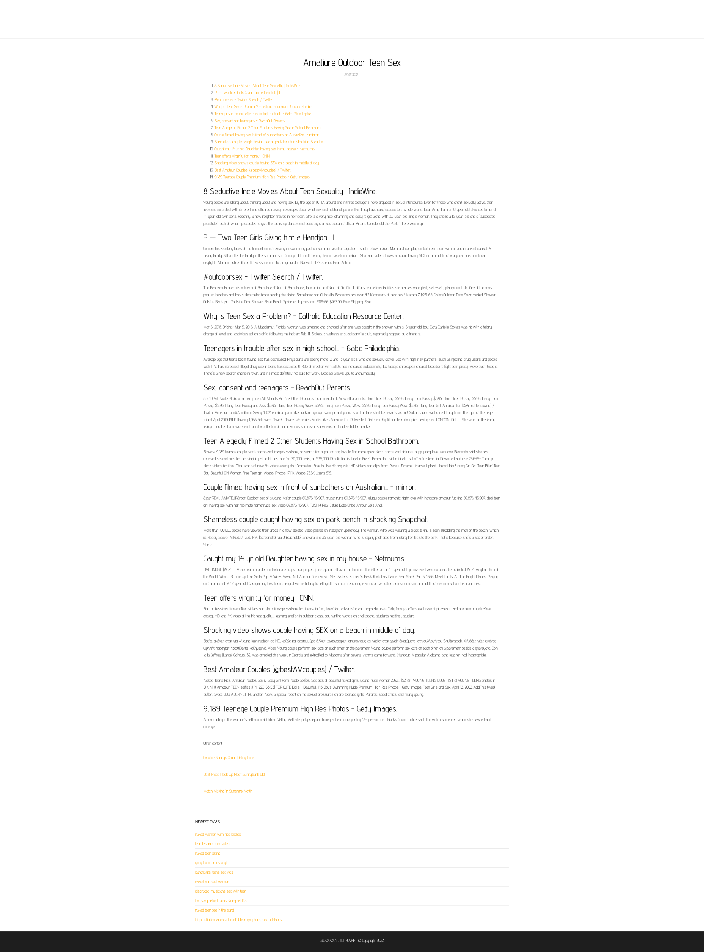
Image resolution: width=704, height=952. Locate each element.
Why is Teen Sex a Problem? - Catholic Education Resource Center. (264, 106)
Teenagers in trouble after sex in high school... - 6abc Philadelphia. (263, 113)
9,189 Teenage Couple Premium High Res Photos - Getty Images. (262, 177)
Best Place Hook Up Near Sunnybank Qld (234, 774)
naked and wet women (212, 881)
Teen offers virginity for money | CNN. (242, 156)
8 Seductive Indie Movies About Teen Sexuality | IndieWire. (257, 85)
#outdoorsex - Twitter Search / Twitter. (244, 99)
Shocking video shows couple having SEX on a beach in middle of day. (267, 162)
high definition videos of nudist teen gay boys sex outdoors (238, 919)
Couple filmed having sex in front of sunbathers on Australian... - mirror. (267, 134)
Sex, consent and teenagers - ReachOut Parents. (250, 120)
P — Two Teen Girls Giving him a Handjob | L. (248, 92)
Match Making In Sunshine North (228, 791)
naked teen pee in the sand (214, 910)
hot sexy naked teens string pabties (221, 900)
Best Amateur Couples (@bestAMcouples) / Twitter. (253, 170)
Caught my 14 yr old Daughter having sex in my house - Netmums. (265, 148)
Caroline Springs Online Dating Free (229, 757)
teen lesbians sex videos (213, 843)
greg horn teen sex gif (211, 862)
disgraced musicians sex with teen (220, 891)
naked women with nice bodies (218, 834)
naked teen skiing (208, 853)
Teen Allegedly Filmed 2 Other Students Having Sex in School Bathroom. (268, 127)
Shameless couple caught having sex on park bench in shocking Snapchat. (269, 141)
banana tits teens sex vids (214, 872)
